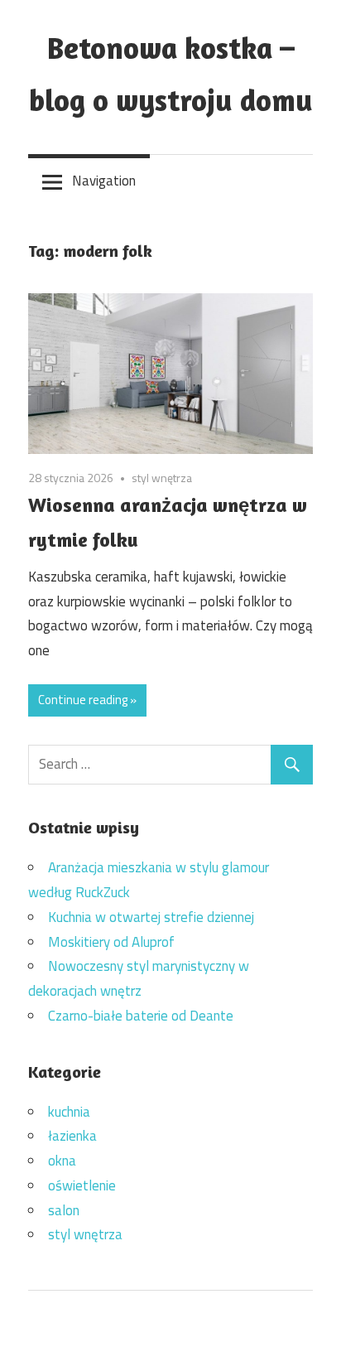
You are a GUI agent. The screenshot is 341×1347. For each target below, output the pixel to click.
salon (63, 1210)
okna (62, 1160)
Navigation (104, 180)
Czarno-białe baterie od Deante (140, 1015)
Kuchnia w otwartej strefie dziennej (151, 917)
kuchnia (69, 1111)
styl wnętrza (162, 477)
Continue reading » (87, 699)
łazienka (72, 1136)
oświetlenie (82, 1185)
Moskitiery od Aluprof (111, 942)
